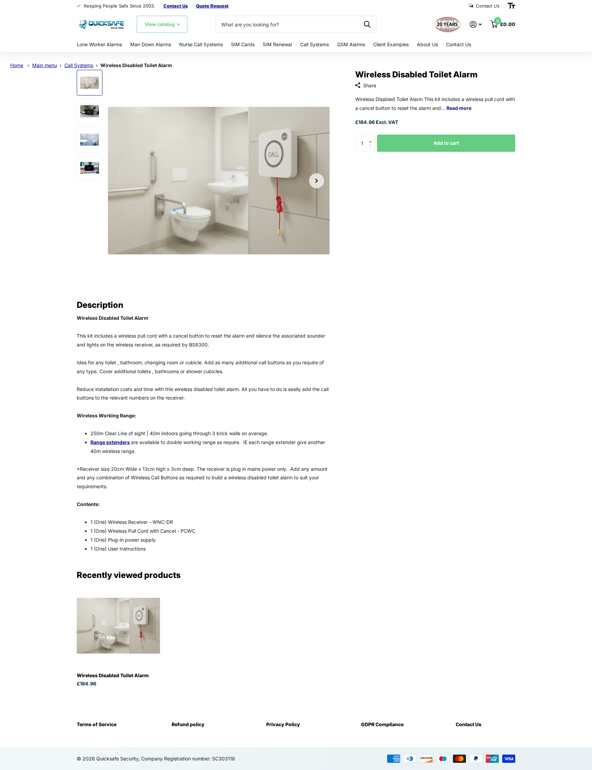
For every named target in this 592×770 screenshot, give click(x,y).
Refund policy (188, 724)
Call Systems (314, 44)
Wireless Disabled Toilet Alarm (113, 675)
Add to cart (446, 143)
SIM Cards (243, 44)
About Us (427, 44)
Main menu (44, 65)
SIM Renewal (277, 44)
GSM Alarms (351, 44)
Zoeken (367, 24)
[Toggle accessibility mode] (511, 5)
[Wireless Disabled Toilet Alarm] (118, 625)
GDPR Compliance (382, 724)
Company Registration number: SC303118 (188, 758)
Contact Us (458, 44)
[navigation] (89, 83)
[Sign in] (475, 24)
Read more (458, 108)
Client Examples (391, 44)
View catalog (160, 24)
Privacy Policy (283, 724)
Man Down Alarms (150, 44)
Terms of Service (96, 724)
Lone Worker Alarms (99, 44)
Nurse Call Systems (201, 44)
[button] (372, 137)
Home (16, 65)
